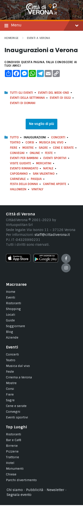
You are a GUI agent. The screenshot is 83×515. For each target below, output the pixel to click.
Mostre (28, 148)
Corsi (29, 142)
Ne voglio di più (41, 124)
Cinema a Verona (19, 377)
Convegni (17, 153)
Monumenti (15, 469)
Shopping (13, 309)
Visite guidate (20, 163)
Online (35, 153)
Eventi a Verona (38, 38)
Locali (10, 315)
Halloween (18, 189)
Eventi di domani (22, 103)
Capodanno (19, 174)
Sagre (43, 148)
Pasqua (36, 179)
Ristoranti (13, 303)
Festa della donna (24, 184)
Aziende (12, 337)
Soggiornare (15, 326)
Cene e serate (63, 148)
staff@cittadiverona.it (52, 235)
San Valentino (43, 174)
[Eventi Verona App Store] (18, 261)
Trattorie (12, 457)
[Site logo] (41, 13)
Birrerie (12, 446)
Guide (10, 320)
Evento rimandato (24, 168)
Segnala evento (19, 495)
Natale (48, 168)
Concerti (58, 137)
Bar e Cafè (13, 440)
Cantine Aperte (54, 184)
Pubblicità (34, 490)
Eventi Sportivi (54, 158)
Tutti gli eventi (21, 93)
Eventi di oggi (60, 98)
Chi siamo (15, 490)
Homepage (11, 38)
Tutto (14, 137)
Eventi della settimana (27, 98)
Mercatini (43, 163)
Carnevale (18, 179)
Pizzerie (12, 451)
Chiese (11, 474)
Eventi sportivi (17, 417)
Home (10, 292)
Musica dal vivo (51, 142)
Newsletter (55, 490)
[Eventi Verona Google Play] (46, 261)
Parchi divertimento (21, 480)
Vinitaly (37, 189)
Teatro (15, 142)
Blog (9, 332)
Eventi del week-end (53, 93)
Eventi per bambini (24, 158)
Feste (49, 153)
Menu (16, 25)
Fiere (13, 148)
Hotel (10, 463)
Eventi (10, 297)
